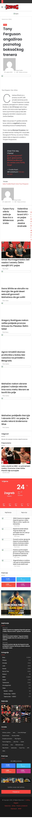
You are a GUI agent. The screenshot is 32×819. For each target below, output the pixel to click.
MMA (5, 24)
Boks (3, 657)
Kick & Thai (5, 671)
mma (11, 744)
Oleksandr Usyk (19, 744)
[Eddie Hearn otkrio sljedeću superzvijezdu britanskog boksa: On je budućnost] (26, 720)
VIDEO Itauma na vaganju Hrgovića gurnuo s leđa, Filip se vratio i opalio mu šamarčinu (21, 521)
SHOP (19, 808)
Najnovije (24, 512)
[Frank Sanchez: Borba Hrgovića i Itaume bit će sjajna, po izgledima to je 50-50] (26, 714)
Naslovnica (8, 805)
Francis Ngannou (6, 741)
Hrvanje (4, 663)
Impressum (14, 808)
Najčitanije (8, 512)
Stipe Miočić (5, 747)
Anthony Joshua (6, 732)
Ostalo (4, 679)
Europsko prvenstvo (7, 738)
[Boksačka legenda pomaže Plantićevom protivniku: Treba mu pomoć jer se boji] (6, 720)
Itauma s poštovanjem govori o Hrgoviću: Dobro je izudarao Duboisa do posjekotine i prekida (21, 552)
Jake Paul (15, 741)
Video (4, 688)
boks (14, 732)
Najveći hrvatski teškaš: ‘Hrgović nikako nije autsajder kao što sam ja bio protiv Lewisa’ (21, 531)
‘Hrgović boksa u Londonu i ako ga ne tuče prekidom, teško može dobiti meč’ (21, 562)
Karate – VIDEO (8, 691)
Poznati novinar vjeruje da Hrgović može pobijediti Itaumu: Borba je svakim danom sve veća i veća (21, 542)
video (3, 751)
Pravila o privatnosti (22, 805)
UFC (28, 747)
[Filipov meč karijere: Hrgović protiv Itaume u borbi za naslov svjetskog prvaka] (16, 708)
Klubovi (4, 674)
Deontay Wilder (15, 735)
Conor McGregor (22, 732)
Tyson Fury (22, 747)
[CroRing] (11, 7)
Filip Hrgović (18, 738)
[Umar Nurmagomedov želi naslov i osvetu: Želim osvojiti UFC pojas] (6, 714)
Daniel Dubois (5, 735)
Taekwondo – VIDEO (10, 696)
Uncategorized (6, 685)
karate (22, 741)
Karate (4, 668)
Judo (3, 666)
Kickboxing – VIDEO (10, 693)
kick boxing (5, 744)
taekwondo (14, 747)
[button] (16, 455)
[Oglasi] (16, 13)
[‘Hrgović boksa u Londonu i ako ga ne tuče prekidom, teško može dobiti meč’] (7, 562)
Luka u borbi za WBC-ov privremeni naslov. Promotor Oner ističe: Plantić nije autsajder (15, 468)
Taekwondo (5, 682)
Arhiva (13, 805)
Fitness (4, 660)
